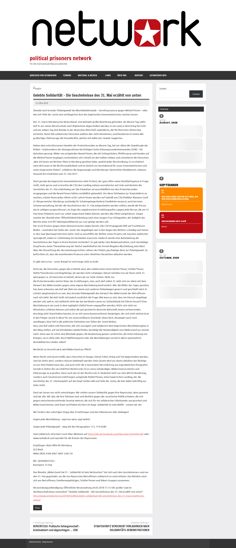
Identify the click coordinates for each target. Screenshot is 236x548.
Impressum (47, 541)
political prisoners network (61, 58)
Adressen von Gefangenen (43, 75)
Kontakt (139, 75)
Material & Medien (87, 75)
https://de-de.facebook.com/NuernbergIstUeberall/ (116, 433)
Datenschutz (35, 541)
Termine (67, 75)
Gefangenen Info (158, 75)
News (37, 507)
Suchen (162, 88)
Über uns (121, 75)
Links (108, 75)
